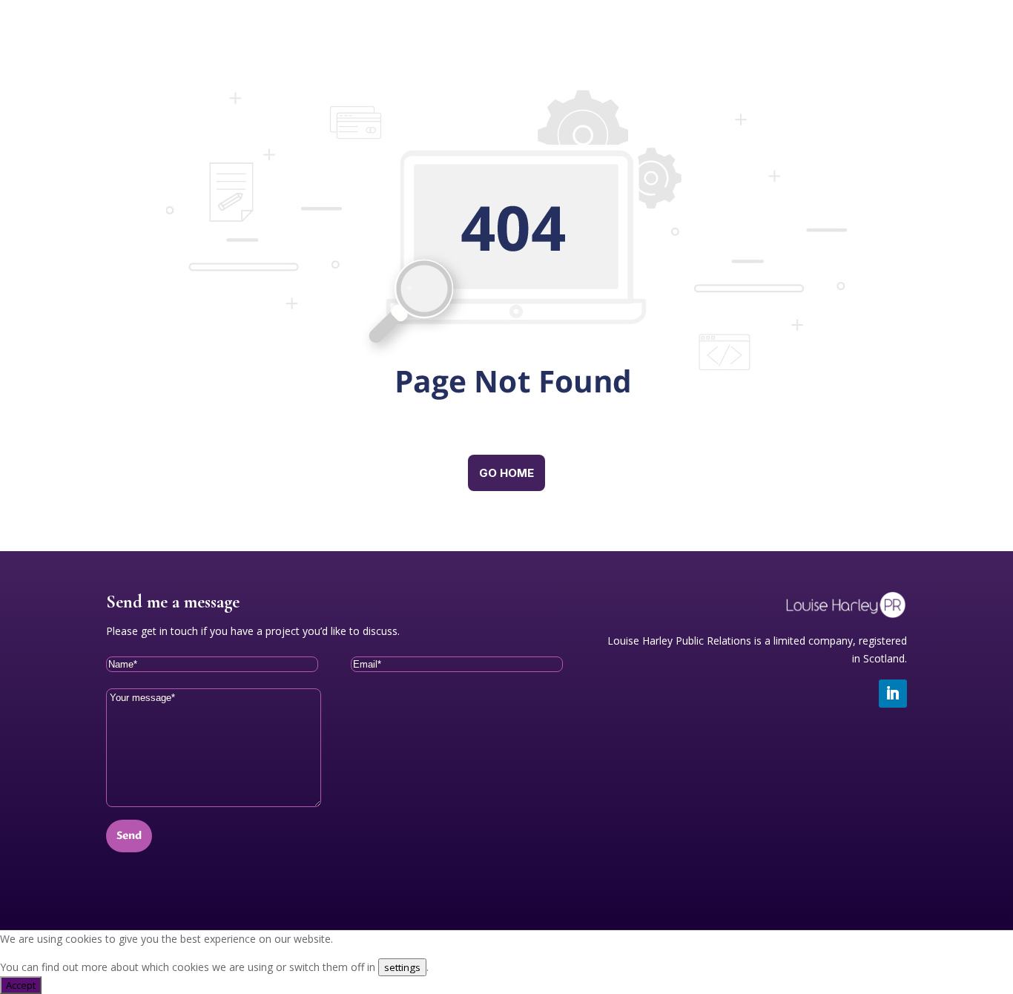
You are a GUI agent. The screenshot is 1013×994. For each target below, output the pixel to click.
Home (406, 44)
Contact (871, 44)
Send (129, 836)
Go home (506, 473)
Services (486, 44)
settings (402, 967)
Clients (786, 44)
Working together (598, 44)
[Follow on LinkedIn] (893, 693)
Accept (21, 985)
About (707, 44)
